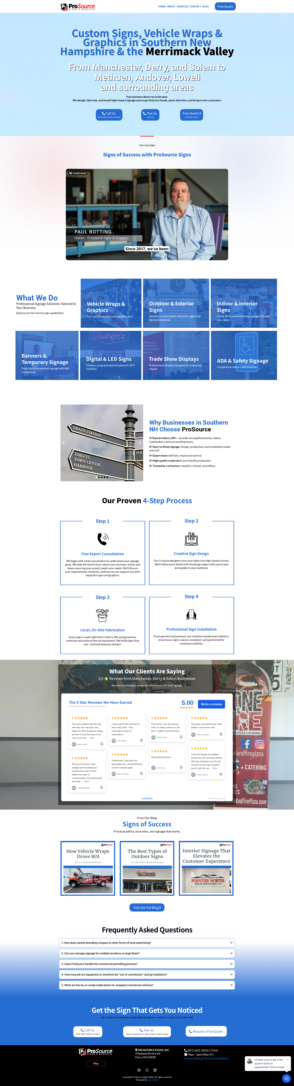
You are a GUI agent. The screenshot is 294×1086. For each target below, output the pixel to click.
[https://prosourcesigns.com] (80, 7)
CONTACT (195, 6)
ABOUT (171, 6)
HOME (162, 6)
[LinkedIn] (155, 1070)
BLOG (205, 6)
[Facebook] (139, 1070)
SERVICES (182, 6)
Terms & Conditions (216, 1058)
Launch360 (153, 1079)
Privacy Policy (193, 1058)
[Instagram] (147, 1070)
